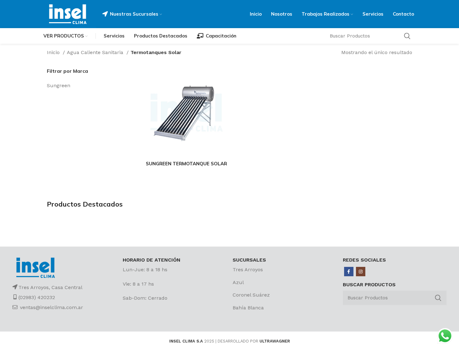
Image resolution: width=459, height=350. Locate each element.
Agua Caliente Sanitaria (96, 52)
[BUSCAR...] (438, 298)
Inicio (54, 52)
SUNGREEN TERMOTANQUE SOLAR (186, 164)
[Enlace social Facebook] (348, 271)
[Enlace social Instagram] (360, 271)
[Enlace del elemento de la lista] (285, 270)
